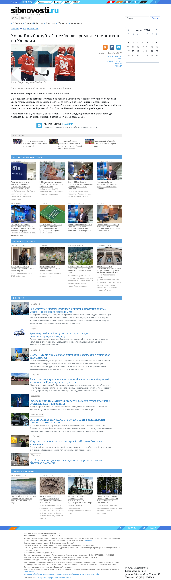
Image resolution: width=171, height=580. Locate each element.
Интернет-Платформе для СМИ (50, 578)
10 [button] (128, 46)
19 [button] (138, 51)
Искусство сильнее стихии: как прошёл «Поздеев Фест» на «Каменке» (66, 443)
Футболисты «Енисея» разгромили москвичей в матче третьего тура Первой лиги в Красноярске (70, 145)
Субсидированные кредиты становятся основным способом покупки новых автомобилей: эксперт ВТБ (80, 227)
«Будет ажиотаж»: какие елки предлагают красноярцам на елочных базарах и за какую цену (80, 269)
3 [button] (128, 42)
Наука (33, 328)
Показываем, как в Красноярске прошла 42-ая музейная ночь (51, 268)
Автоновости (37, 414)
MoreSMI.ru (66, 578)
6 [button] (142, 42)
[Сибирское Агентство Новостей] (35, 10)
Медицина (35, 304)
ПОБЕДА (118, 66)
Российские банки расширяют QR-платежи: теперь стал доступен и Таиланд (107, 185)
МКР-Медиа (26, 18)
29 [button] (152, 55)
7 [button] (147, 42)
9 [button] (156, 42)
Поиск (155, 18)
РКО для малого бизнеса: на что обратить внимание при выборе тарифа (51, 184)
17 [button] (128, 51)
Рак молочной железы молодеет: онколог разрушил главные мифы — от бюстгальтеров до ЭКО (68, 310)
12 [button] (138, 46)
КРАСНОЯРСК (27, 2)
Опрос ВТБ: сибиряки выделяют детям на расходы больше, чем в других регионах (80, 185)
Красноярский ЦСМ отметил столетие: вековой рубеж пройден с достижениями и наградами (70, 402)
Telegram (67, 123)
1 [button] (152, 38)
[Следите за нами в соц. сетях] (111, 2)
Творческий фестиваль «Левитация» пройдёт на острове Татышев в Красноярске (107, 499)
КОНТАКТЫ (132, 528)
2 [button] (156, 38)
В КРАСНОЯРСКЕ (115, 56)
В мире (28, 23)
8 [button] (152, 42)
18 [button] (133, 51)
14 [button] (147, 46)
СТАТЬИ (19, 298)
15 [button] (152, 46)
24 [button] (128, 55)
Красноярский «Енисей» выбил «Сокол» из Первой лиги (105, 143)
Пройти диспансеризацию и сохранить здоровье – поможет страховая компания (67, 461)
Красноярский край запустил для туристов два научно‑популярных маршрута (59, 335)
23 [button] (157, 51)
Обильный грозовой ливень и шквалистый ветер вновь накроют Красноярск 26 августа (23, 499)
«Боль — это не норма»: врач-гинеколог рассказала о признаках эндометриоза (70, 356)
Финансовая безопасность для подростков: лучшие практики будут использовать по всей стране (109, 227)
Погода (41, 2)
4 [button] (133, 42)
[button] (129, 30)
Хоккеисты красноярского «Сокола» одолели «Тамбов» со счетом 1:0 (34, 143)
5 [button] (137, 42)
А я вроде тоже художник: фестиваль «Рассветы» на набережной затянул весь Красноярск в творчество (69, 381)
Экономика (76, 23)
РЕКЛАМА (152, 528)
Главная (15, 28)
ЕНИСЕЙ (118, 63)
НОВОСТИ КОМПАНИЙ (27, 157)
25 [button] (133, 55)
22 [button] (152, 51)
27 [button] (142, 55)
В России (38, 23)
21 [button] (147, 51)
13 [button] (142, 46)
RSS (13, 528)
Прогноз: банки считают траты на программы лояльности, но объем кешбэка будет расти (21, 185)
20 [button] (142, 51)
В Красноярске (30, 28)
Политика (50, 23)
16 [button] (157, 46)
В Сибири (17, 23)
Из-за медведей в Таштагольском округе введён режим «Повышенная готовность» (52, 499)
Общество (63, 23)
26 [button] (138, 55)
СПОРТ (119, 58)
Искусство (35, 374)
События (35, 436)
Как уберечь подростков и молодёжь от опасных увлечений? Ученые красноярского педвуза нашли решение (51, 228)
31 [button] (128, 59)
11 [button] (133, 46)
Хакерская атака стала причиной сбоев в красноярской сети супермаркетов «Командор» (80, 499)
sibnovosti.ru (90, 540)
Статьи (15, 18)
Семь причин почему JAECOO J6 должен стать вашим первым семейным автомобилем (67, 421)
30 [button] (157, 55)
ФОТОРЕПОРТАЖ (24, 241)
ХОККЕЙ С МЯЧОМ (114, 61)
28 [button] (147, 55)
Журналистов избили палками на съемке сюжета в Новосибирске (23, 268)
